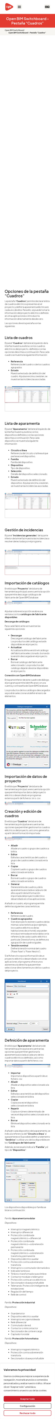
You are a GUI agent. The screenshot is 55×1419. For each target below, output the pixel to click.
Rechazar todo (27, 1413)
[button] (19, 6)
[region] (27, 1391)
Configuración (27, 1406)
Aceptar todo (27, 1398)
